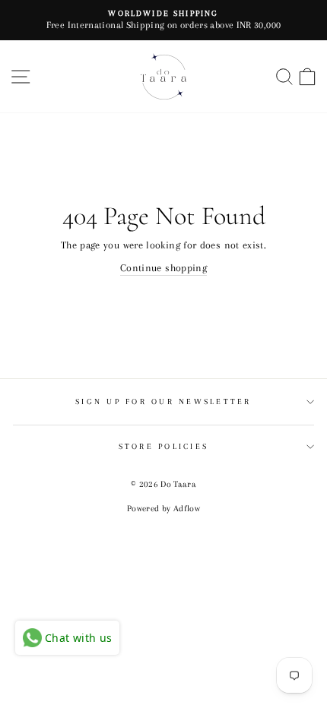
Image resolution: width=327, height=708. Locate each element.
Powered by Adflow (163, 509)
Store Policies (164, 446)
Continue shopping (163, 267)
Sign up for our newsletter (163, 401)
